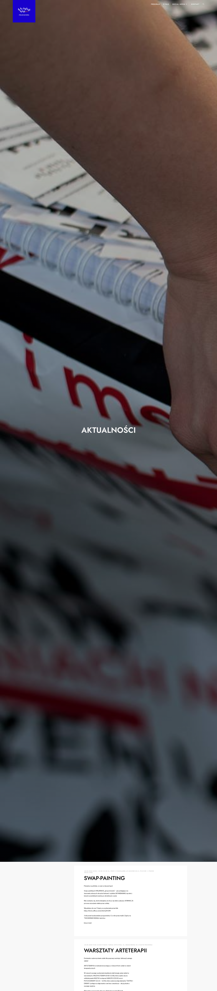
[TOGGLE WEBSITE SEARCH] (203, 4)
